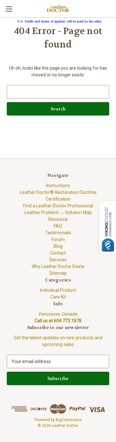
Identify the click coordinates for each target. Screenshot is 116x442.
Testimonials (58, 232)
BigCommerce (69, 420)
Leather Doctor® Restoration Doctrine (58, 192)
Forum (58, 239)
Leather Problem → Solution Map (58, 212)
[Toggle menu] (9, 9)
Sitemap (58, 273)
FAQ (58, 226)
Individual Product (58, 290)
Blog (58, 246)
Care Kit (58, 296)
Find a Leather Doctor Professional (58, 205)
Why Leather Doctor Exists (58, 266)
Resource (58, 219)
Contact (58, 253)
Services (58, 259)
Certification (58, 199)
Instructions (58, 185)
